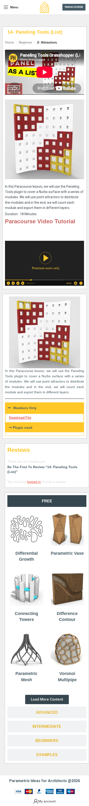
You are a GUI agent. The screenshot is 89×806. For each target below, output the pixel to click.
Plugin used (22, 427)
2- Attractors (47, 42)
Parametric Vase (67, 553)
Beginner (25, 42)
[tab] (46, 501)
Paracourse (74, 6)
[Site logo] (44, 7)
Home (9, 42)
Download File (20, 418)
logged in (34, 482)
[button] (44, 427)
